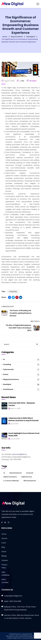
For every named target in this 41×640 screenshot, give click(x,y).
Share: (3, 297)
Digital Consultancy (10, 477)
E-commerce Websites (11, 480)
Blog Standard (17, 36)
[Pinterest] (17, 297)
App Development (15, 473)
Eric (23, 81)
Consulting (21, 364)
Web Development (29, 480)
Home (4, 36)
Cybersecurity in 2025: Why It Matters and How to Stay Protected (23, 419)
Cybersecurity (21, 369)
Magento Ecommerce (21, 379)
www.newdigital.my (19, 454)
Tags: (3, 291)
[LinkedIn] (20, 297)
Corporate (13, 291)
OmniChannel (21, 389)
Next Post (34, 321)
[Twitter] (13, 297)
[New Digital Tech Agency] (12, 4)
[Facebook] (9, 297)
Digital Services (26, 477)
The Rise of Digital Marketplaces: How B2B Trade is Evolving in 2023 (18, 327)
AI (21, 359)
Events (21, 374)
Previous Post (8, 307)
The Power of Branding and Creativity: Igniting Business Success (20, 313)
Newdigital (30, 36)
